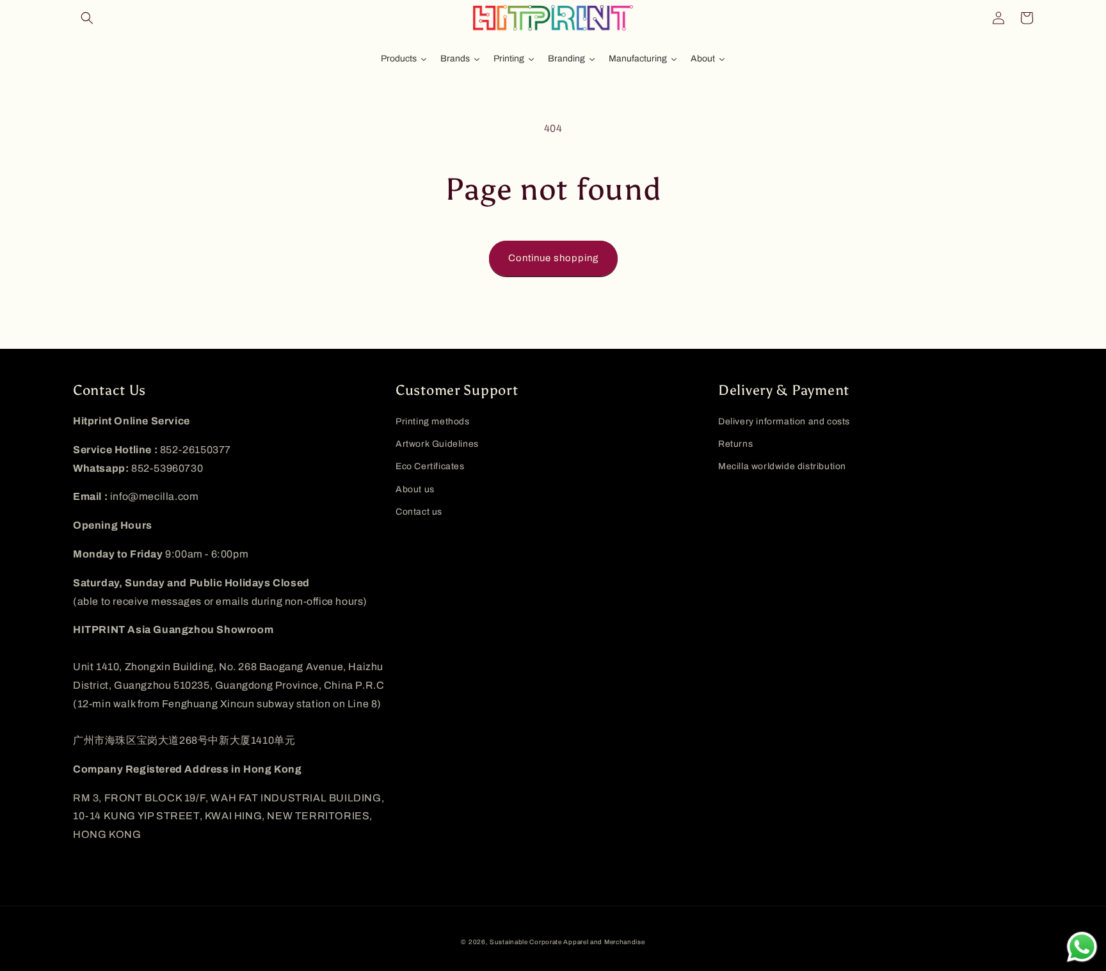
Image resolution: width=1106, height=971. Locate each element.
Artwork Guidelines (437, 444)
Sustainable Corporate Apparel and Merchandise (567, 941)
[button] (87, 18)
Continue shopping (553, 258)
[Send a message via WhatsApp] (1082, 947)
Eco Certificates (430, 466)
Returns (735, 444)
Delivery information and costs (784, 421)
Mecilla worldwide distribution (782, 466)
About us (415, 489)
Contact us (419, 512)
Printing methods (433, 421)
